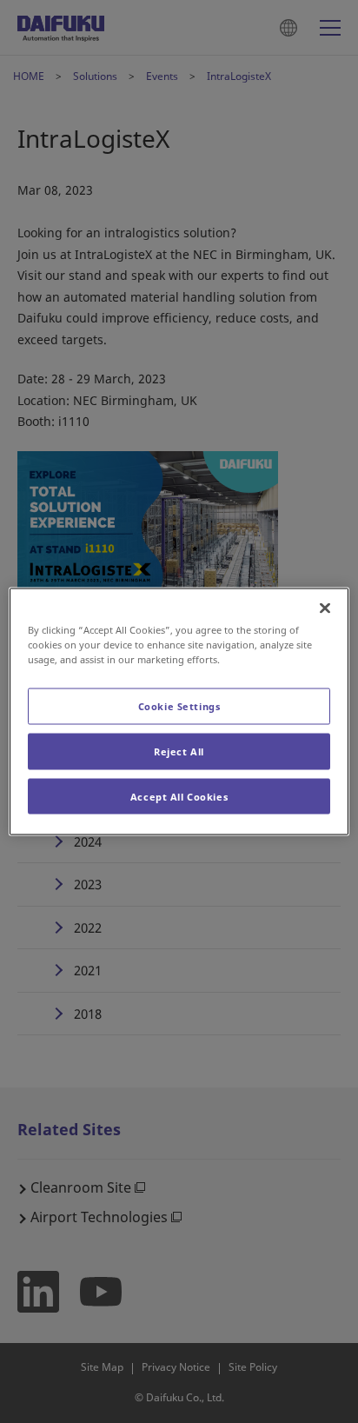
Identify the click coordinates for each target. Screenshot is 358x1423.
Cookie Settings (179, 705)
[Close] (325, 607)
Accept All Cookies (179, 795)
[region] (178, 711)
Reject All (179, 750)
